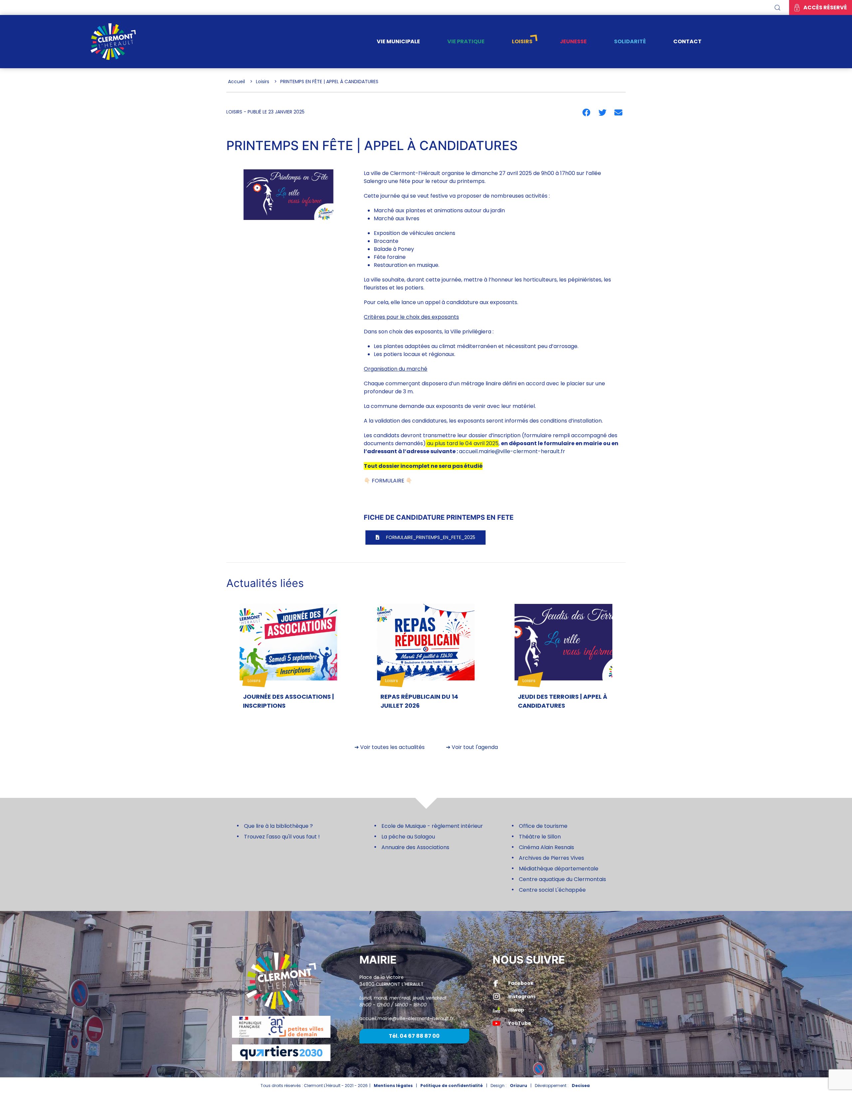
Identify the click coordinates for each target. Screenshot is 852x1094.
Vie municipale (398, 41)
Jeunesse (573, 41)
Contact (687, 41)
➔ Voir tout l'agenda (472, 747)
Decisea (581, 1085)
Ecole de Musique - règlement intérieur (432, 826)
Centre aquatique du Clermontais (562, 879)
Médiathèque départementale (558, 868)
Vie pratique (466, 41)
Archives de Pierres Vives (551, 858)
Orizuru (518, 1085)
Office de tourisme (543, 826)
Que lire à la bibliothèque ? (278, 826)
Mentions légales (393, 1085)
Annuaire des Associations (415, 847)
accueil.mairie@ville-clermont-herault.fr (512, 451)
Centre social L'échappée (552, 890)
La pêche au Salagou (408, 836)
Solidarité (630, 41)
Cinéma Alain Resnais (546, 847)
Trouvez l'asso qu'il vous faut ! (282, 836)
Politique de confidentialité (451, 1085)
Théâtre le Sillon (540, 836)
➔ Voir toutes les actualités (389, 747)
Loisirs (522, 41)
